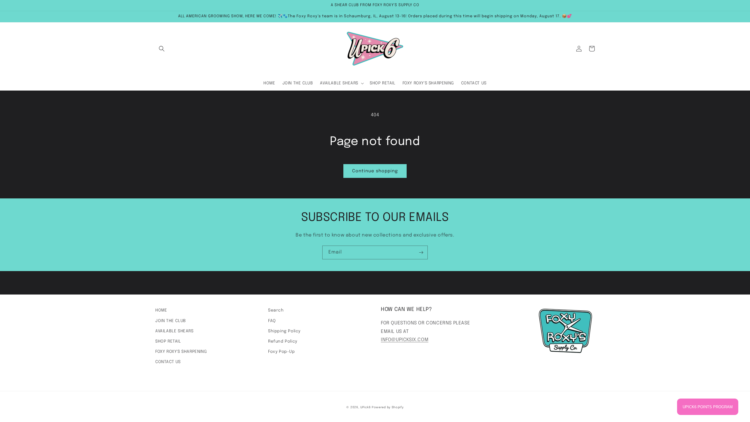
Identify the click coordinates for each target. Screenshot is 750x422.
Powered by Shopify (388, 407)
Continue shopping (375, 171)
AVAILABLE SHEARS (174, 331)
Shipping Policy (284, 331)
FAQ (272, 321)
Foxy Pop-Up (281, 352)
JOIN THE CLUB (170, 321)
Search (276, 310)
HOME (161, 310)
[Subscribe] (421, 252)
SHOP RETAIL (168, 341)
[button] (161, 48)
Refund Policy (282, 341)
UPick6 (365, 407)
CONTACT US (168, 362)
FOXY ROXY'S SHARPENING (181, 352)
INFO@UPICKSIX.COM (404, 339)
